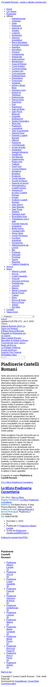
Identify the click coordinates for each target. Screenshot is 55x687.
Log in (4, 319)
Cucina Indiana (19, 169)
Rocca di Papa (19, 300)
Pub (14, 104)
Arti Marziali (17, 157)
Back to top (6, 672)
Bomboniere (17, 61)
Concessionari (18, 73)
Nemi (14, 298)
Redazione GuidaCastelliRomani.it (17, 531)
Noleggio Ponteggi (16, 256)
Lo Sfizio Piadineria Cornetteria (16, 490)
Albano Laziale (19, 271)
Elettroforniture (19, 76)
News (9, 269)
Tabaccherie (12, 312)
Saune (15, 259)
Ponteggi (16, 252)
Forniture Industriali (16, 239)
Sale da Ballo (18, 109)
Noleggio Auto (18, 214)
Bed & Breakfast (19, 42)
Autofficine (17, 154)
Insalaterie (17, 226)
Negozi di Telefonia (16, 93)
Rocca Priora (18, 302)
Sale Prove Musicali (17, 113)
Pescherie (16, 102)
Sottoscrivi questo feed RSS (14, 537)
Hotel (14, 23)
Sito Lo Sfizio (17, 497)
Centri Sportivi (18, 178)
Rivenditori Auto (19, 216)
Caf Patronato (18, 145)
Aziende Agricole (20, 224)
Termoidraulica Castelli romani (19, 186)
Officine (15, 140)
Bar (13, 250)
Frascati (15, 278)
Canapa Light (18, 231)
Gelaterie (16, 83)
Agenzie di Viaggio (17, 29)
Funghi (15, 197)
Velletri (15, 305)
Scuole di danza (19, 181)
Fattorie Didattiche (20, 264)
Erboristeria (17, 78)
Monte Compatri (19, 290)
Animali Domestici (20, 45)
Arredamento (18, 54)
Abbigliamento (18, 18)
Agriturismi (17, 35)
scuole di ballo (18, 147)
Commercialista (19, 69)
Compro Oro (17, 71)
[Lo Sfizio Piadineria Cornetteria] (17, 482)
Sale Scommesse (20, 131)
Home (9, 9)
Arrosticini (16, 171)
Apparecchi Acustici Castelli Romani (19, 192)
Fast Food (16, 166)
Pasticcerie (17, 162)
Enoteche (16, 176)
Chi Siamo (11, 11)
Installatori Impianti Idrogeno (20, 151)
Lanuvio (15, 286)
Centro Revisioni (20, 236)
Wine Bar (16, 123)
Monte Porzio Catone (18, 294)
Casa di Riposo (19, 64)
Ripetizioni (17, 107)
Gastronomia (18, 159)
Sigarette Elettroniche (17, 117)
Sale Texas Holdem (17, 210)
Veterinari (16, 21)
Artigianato (17, 57)
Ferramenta (17, 243)
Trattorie (15, 164)
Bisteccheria (17, 228)
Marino (15, 288)
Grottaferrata (17, 283)
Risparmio (11, 14)
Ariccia (15, 274)
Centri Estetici (18, 66)
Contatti (10, 309)
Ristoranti (16, 26)
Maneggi (16, 262)
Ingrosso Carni (19, 90)
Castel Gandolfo (19, 276)
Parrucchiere (18, 100)
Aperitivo (16, 47)
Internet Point (18, 133)
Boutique (16, 174)
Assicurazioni (18, 59)
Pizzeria (15, 52)
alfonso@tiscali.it (26, 509)
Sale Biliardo (18, 207)
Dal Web (16, 307)
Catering (16, 33)
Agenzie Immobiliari (17, 39)
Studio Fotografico (20, 121)
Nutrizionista (18, 97)
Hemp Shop (17, 233)
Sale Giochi (17, 205)
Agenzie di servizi (20, 183)
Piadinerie (16, 126)
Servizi (9, 267)
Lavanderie (17, 128)
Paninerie (16, 143)
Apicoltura (16, 49)
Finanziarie (17, 80)
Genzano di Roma (20, 281)
